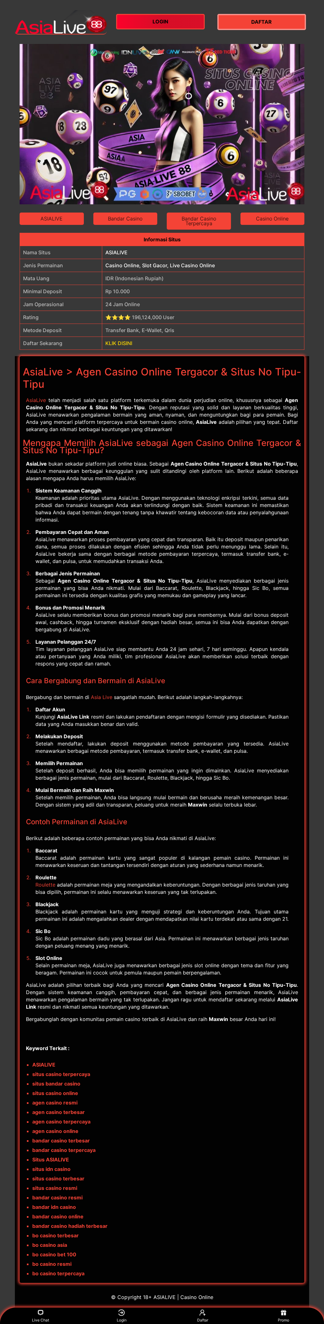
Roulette (45, 885)
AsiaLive (36, 400)
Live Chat (40, 1320)
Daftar (202, 1320)
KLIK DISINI (118, 343)
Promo (283, 1320)
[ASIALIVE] (61, 22)
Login (122, 1320)
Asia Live (101, 697)
